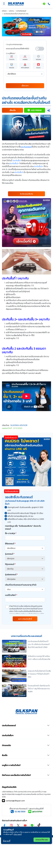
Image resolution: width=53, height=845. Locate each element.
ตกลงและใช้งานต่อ (42, 840)
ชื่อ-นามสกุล (10, 533)
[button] (12, 110)
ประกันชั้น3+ (38, 166)
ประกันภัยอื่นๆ (7, 735)
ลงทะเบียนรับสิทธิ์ (25, 618)
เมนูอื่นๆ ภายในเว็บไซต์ (11, 765)
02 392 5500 (20, 811)
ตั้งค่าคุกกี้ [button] (6, 841)
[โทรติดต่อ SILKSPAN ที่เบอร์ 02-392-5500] (48, 4)
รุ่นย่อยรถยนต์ (11, 574)
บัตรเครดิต (6, 745)
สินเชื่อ (4, 755)
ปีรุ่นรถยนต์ (10, 564)
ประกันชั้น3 (18, 172)
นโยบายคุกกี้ (18, 834)
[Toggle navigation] (4, 4)
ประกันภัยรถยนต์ (9, 725)
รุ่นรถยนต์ (9, 553)
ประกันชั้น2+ (14, 163)
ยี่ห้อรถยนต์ (10, 543)
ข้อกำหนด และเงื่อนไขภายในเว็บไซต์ (16, 775)
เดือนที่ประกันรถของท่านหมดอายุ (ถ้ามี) (20, 584)
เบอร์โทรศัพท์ (11, 595)
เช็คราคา (25, 85)
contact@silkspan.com (15, 800)
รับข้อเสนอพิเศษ (26, 193)
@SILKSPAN (37, 811)
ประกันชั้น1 (17, 160)
